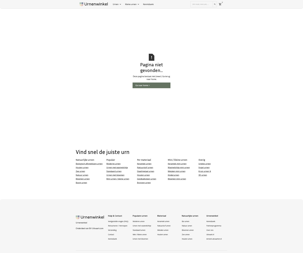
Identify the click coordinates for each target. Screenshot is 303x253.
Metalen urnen (162, 230)
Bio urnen (185, 221)
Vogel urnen (203, 167)
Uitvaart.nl (210, 234)
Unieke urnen (204, 163)
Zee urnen (80, 171)
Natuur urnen (82, 175)
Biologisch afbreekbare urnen (89, 163)
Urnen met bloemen (115, 175)
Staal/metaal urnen (145, 171)
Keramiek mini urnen (177, 163)
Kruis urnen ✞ (204, 171)
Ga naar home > (142, 85)
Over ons (209, 230)
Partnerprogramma (213, 226)
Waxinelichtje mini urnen (179, 167)
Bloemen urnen (83, 179)
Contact (111, 234)
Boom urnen (81, 182)
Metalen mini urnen (176, 171)
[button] (117, 4)
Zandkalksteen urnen (146, 179)
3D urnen (202, 175)
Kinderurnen (173, 175)
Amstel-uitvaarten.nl (214, 239)
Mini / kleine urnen (140, 234)
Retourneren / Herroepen (117, 226)
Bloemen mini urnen (177, 179)
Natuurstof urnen (145, 167)
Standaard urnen (113, 171)
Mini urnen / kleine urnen (117, 179)
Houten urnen (82, 167)
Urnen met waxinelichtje (117, 167)
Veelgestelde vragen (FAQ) (118, 221)
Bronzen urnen (144, 182)
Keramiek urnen (144, 163)
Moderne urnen (113, 163)
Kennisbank (148, 4)
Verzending (112, 230)
